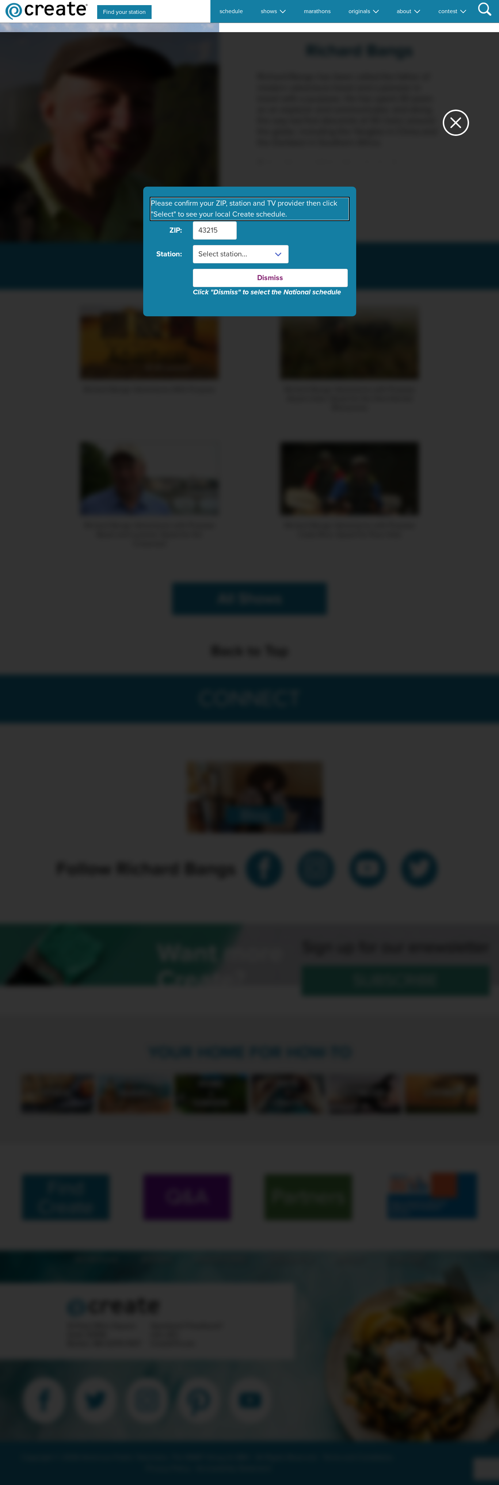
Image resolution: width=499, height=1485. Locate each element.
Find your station (124, 12)
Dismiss (270, 278)
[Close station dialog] (456, 126)
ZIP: (175, 230)
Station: (169, 254)
